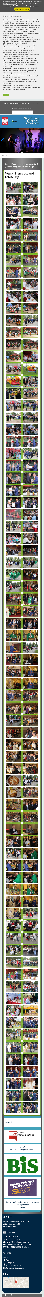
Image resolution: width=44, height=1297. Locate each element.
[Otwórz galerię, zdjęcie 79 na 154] (13, 659)
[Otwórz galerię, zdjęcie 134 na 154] (30, 986)
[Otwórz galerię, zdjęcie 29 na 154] (13, 356)
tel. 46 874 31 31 (12, 1237)
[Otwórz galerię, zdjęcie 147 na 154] (13, 1071)
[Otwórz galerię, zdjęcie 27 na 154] (13, 344)
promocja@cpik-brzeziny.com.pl (18, 1244)
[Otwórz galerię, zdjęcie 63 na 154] (13, 562)
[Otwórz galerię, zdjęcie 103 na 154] (13, 804)
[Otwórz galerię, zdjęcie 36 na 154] (30, 393)
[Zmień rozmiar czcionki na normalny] (28, 103)
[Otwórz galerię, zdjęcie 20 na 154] (30, 296)
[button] (2, 140)
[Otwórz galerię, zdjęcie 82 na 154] (30, 671)
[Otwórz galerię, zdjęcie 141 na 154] (13, 1034)
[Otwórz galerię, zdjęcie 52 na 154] (30, 490)
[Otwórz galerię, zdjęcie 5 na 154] (13, 211)
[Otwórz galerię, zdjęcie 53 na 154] (13, 502)
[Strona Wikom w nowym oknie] (6, 1295)
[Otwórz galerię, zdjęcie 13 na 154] (13, 260)
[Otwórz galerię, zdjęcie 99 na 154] (13, 780)
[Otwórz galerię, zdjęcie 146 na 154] (30, 1059)
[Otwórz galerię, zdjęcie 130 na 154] (30, 962)
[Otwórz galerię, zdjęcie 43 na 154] (13, 441)
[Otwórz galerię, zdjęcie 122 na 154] (30, 913)
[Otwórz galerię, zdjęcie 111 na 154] (13, 853)
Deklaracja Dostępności (15, 1268)
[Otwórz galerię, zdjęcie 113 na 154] (13, 865)
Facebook (9, 1260)
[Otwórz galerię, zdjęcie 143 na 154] (13, 1047)
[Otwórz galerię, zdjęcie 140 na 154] (30, 1022)
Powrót (9, 1122)
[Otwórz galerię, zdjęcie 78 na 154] (30, 647)
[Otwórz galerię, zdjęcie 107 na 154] (13, 829)
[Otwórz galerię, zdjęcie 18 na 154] (30, 284)
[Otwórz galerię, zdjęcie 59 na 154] (13, 538)
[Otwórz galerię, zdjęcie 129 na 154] (13, 962)
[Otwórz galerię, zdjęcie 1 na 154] (13, 187)
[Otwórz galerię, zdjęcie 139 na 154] (13, 1022)
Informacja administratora (25, 108)
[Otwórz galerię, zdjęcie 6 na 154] (30, 211)
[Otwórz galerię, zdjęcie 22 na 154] (30, 308)
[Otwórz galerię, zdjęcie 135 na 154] (13, 998)
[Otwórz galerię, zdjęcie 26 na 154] (30, 332)
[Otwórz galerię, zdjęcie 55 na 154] (13, 514)
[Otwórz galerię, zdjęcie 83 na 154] (13, 683)
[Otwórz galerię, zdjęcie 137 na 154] (13, 1010)
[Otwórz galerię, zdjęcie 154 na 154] (30, 1107)
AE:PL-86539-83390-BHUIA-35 (17, 1247)
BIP (7, 1257)
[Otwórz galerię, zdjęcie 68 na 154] (30, 586)
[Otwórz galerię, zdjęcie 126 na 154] (30, 938)
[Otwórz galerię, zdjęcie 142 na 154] (30, 1034)
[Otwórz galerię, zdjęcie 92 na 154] (30, 732)
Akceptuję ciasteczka (22, 9)
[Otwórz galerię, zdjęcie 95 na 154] (13, 756)
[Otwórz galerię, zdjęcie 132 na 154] (30, 974)
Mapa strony (17, 103)
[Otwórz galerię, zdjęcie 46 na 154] (30, 453)
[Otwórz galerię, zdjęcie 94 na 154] (30, 744)
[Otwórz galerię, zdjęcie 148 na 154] (30, 1071)
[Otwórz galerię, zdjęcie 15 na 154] (13, 272)
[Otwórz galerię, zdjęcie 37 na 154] (13, 405)
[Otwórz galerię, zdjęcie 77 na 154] (13, 647)
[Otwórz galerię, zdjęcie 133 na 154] (13, 986)
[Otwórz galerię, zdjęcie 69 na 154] (13, 599)
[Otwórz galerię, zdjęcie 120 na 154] (30, 901)
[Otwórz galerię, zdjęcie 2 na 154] (30, 187)
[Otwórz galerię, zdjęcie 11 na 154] (13, 248)
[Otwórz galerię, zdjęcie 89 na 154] (13, 720)
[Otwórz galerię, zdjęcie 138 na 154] (30, 1010)
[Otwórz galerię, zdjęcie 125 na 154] (13, 938)
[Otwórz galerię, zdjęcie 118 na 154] (30, 889)
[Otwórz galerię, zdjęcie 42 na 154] (30, 429)
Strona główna (8, 103)
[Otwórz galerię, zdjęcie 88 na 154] (30, 708)
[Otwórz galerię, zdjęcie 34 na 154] (30, 381)
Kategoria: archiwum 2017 (28, 164)
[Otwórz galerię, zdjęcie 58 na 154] (30, 526)
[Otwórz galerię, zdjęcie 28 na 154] (30, 344)
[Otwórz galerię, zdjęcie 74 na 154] (30, 623)
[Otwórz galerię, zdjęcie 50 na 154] (30, 478)
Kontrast (15, 108)
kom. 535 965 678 (13, 1239)
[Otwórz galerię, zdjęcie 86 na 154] (30, 695)
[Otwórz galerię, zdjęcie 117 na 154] (13, 889)
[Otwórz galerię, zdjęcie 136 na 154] (30, 998)
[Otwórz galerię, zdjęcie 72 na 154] (30, 611)
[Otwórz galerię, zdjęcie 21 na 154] (13, 308)
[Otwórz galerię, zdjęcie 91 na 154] (13, 732)
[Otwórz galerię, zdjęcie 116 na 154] (30, 877)
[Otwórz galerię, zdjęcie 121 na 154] (13, 913)
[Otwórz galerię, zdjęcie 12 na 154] (30, 248)
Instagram (10, 1263)
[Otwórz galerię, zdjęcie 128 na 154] (30, 950)
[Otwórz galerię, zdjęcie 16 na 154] (30, 272)
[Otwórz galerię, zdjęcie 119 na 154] (13, 901)
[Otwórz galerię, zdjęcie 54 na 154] (30, 502)
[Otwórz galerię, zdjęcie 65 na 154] (13, 574)
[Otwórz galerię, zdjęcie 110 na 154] (30, 841)
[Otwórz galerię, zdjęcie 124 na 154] (30, 925)
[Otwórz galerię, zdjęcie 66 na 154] (30, 574)
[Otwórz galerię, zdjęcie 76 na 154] (30, 635)
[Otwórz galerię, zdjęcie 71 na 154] (13, 611)
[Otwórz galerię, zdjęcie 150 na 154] (30, 1083)
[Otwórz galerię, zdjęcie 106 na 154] (30, 817)
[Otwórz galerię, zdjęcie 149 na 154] (13, 1083)
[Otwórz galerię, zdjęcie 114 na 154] (30, 865)
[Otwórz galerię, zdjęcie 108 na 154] (30, 829)
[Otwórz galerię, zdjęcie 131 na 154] (13, 974)
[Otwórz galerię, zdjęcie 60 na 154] (30, 538)
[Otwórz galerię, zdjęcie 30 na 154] (30, 356)
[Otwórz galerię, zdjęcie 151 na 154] (13, 1095)
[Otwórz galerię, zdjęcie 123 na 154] (13, 925)
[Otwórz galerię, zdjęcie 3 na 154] (13, 199)
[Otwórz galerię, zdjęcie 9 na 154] (13, 235)
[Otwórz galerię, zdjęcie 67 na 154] (13, 586)
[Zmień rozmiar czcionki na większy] (33, 103)
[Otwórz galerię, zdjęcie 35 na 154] (13, 393)
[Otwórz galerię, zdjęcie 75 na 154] (13, 635)
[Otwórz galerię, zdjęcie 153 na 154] (13, 1107)
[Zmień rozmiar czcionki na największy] (37, 103)
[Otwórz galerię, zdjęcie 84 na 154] (30, 683)
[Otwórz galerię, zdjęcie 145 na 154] (13, 1059)
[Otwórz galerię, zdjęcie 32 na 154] (30, 369)
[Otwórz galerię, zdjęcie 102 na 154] (30, 792)
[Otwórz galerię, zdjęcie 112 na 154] (30, 853)
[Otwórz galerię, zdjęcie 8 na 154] (30, 223)
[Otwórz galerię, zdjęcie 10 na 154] (30, 235)
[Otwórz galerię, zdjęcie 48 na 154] (30, 465)
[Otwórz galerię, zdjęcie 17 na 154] (13, 284)
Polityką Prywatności (9, 4)
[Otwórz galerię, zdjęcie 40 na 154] (30, 417)
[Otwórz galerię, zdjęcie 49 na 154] (13, 478)
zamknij (6, 95)
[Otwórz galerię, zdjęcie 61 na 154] (13, 550)
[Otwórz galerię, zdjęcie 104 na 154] (30, 804)
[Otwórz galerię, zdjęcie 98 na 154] (30, 768)
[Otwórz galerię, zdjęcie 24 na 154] (30, 320)
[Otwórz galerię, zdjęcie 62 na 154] (30, 550)
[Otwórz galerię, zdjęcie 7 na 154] (13, 223)
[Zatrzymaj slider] (22, 151)
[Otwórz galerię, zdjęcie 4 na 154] (30, 199)
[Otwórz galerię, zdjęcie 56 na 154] (30, 514)
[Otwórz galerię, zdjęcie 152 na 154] (30, 1095)
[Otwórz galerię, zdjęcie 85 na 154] (13, 695)
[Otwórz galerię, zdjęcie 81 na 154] (13, 671)
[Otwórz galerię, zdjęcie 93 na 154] (13, 744)
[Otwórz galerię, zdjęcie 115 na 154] (13, 877)
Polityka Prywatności (14, 1265)
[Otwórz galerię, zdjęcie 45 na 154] (13, 453)
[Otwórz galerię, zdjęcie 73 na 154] (13, 623)
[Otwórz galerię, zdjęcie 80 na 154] (30, 659)
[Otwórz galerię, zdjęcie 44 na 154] (30, 441)
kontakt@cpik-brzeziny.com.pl (17, 1242)
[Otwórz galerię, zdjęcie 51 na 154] (13, 490)
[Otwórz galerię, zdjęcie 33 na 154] (13, 381)
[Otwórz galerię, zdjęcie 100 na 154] (30, 780)
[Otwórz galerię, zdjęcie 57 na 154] (13, 526)
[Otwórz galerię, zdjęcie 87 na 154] (13, 708)
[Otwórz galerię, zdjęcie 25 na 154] (13, 332)
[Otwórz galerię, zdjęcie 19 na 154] (13, 296)
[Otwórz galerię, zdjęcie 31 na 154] (13, 369)
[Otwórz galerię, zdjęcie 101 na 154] (13, 792)
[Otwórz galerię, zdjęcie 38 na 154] (30, 405)
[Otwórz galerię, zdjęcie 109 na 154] (13, 841)
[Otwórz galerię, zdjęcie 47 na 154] (13, 465)
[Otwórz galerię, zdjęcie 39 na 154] (13, 417)
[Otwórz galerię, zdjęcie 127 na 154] (13, 950)
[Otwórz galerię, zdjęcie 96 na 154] (30, 756)
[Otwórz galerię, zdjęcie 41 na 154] (13, 429)
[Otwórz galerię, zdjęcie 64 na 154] (30, 562)
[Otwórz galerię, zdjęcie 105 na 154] (13, 817)
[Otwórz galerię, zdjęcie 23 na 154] (13, 320)
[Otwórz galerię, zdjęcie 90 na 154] (30, 720)
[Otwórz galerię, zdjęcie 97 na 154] (13, 768)
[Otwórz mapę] (16, 1282)
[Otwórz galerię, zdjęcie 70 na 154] (30, 599)
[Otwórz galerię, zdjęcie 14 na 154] (30, 260)
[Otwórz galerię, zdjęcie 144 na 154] (30, 1047)
